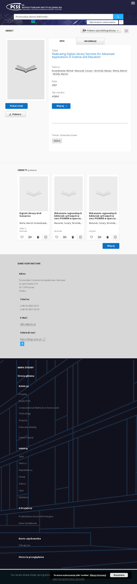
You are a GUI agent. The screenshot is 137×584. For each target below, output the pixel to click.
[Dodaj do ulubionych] (126, 30)
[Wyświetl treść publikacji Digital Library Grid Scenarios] (38, 237)
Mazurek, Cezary (83, 70)
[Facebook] (22, 344)
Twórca (22, 463)
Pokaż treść (16, 105)
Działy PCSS (24, 401)
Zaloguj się (24, 545)
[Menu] (133, 3)
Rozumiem (119, 575)
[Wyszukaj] (118, 17)
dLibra (57, 140)
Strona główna (26, 375)
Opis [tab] (62, 41)
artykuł (55, 96)
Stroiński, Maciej (102, 70)
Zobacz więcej (26, 437)
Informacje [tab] (90, 41)
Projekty (23, 394)
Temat (22, 476)
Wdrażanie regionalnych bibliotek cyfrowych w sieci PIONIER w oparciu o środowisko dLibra (68, 216)
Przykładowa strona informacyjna (36, 516)
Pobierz (16, 114)
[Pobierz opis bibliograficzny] (30, 237)
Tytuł (21, 456)
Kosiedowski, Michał (62, 70)
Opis (21, 490)
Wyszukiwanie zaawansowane (102, 22)
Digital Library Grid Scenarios (30, 214)
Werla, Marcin (120, 70)
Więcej (111, 245)
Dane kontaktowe (28, 523)
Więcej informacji (98, 575)
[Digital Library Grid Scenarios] (34, 193)
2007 (54, 85)
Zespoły (23, 420)
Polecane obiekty (27, 427)
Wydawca (24, 497)
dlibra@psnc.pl (28, 324)
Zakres (22, 483)
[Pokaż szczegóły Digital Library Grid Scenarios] (45, 237)
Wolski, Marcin (60, 74)
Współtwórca (25, 470)
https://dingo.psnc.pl (31, 339)
